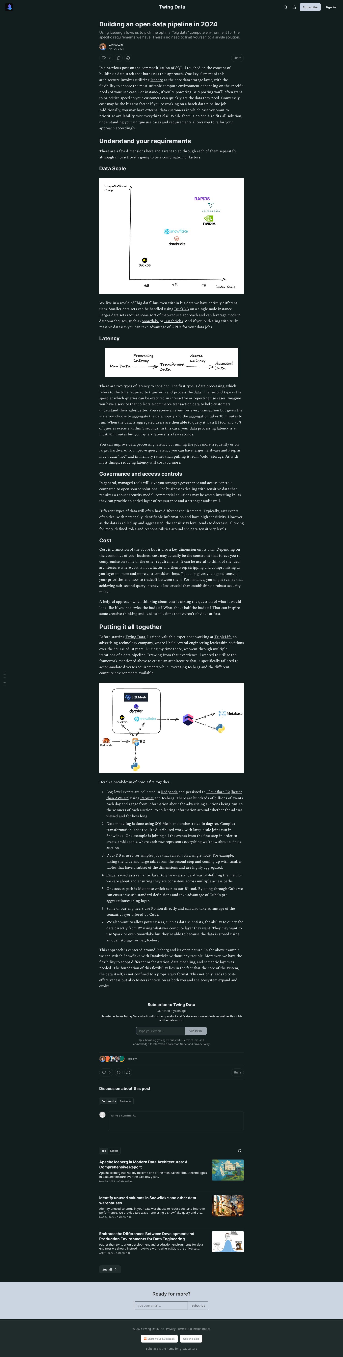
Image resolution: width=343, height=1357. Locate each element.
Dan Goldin (116, 44)
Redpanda (169, 792)
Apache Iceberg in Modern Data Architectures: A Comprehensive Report (143, 1164)
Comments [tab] (109, 1101)
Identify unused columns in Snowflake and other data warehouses (147, 1200)
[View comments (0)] (119, 58)
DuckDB (181, 309)
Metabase (146, 889)
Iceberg (156, 80)
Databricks (173, 321)
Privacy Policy (201, 1044)
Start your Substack (161, 1339)
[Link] (94, 141)
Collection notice (199, 1329)
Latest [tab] (114, 1151)
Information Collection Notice (170, 1044)
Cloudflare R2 (218, 792)
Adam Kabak (124, 1181)
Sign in (331, 7)
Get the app (191, 1339)
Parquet (147, 798)
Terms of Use (190, 1040)
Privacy (170, 1329)
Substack (152, 1348)
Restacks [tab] (125, 1101)
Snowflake (150, 321)
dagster (212, 824)
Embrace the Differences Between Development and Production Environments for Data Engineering (146, 1236)
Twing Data (135, 637)
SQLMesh (163, 824)
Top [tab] (104, 1151)
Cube (110, 875)
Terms (182, 1329)
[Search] (285, 7)
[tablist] (116, 1101)
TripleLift (222, 637)
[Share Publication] (294, 7)
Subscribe (310, 7)
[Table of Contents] (4, 678)
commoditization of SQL (162, 68)
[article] (171, 1174)
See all (107, 1269)
